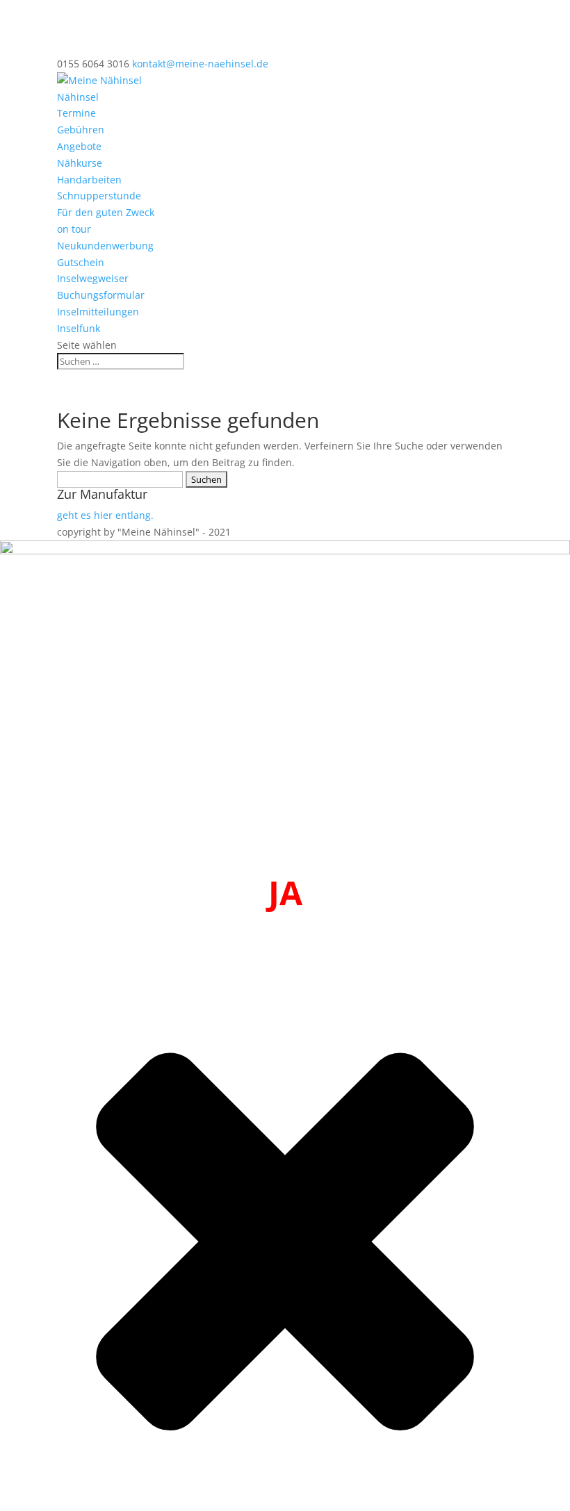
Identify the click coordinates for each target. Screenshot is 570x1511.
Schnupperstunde (99, 195)
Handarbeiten (89, 179)
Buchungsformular (101, 295)
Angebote (79, 146)
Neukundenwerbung (105, 245)
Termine (76, 112)
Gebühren (80, 129)
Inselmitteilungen (98, 311)
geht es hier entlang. (105, 515)
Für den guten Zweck (105, 212)
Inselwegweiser (93, 278)
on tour (74, 229)
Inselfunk (78, 328)
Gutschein (80, 262)
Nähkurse (79, 163)
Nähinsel (78, 97)
